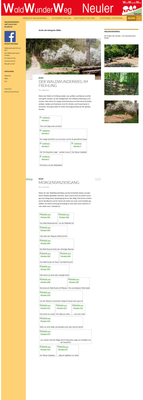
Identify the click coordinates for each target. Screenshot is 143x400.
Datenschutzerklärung (11, 92)
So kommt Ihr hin (61, 18)
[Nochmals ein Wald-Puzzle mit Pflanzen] (53, 282)
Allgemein (7, 76)
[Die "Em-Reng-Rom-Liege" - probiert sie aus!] (55, 146)
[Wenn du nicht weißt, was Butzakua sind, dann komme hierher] (61, 321)
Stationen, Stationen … (112, 18)
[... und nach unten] (79, 308)
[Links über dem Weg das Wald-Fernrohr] (53, 230)
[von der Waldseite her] (66, 217)
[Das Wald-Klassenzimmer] (48, 217)
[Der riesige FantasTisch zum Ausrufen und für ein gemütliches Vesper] (63, 133)
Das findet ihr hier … (85, 18)
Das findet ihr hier (10, 58)
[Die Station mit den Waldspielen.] (51, 159)
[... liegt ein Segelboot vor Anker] (67, 349)
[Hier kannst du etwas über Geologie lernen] (54, 269)
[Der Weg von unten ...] (63, 308)
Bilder (131, 18)
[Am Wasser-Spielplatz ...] (48, 349)
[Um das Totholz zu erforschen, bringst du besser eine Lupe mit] (61, 295)
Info (5, 81)
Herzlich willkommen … (36, 18)
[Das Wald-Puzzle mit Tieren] (49, 256)
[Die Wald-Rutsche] (66, 256)
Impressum (8, 89)
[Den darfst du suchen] (47, 308)
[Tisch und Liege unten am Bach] (50, 120)
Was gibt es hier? (9, 64)
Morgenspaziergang (59, 183)
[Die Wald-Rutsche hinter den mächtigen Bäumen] (56, 243)
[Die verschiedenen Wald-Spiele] (78, 282)
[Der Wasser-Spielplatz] (79, 146)
